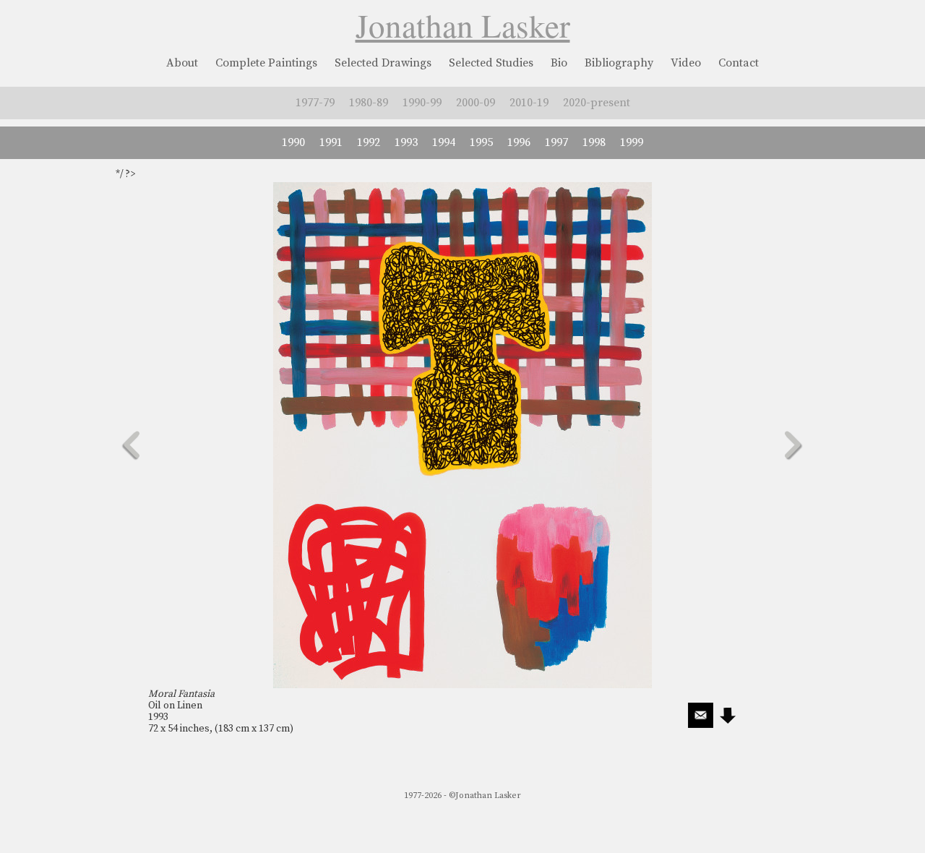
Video (686, 63)
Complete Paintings (266, 63)
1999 (631, 142)
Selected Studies (491, 63)
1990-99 (422, 102)
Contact (738, 63)
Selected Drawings (383, 63)
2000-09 (475, 102)
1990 (293, 142)
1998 (594, 142)
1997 (556, 142)
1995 (481, 142)
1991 (331, 142)
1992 (368, 142)
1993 (406, 142)
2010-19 (528, 102)
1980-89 (368, 102)
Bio (559, 63)
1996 (518, 142)
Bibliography (619, 63)
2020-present (596, 102)
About (182, 63)
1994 (443, 142)
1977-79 (315, 102)
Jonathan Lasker (463, 25)
